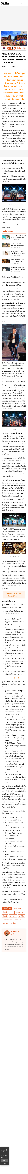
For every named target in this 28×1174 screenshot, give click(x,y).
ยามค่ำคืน (13, 923)
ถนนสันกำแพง (20, 912)
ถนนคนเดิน (18, 920)
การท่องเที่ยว (17, 908)
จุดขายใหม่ (13, 916)
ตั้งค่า (4, 1163)
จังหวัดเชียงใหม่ (7, 920)
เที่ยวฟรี (5, 916)
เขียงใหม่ (5, 923)
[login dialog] (25, 3)
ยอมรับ (4, 1160)
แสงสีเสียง (21, 916)
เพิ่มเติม (5, 1157)
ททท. (12, 912)
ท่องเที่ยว (5, 912)
